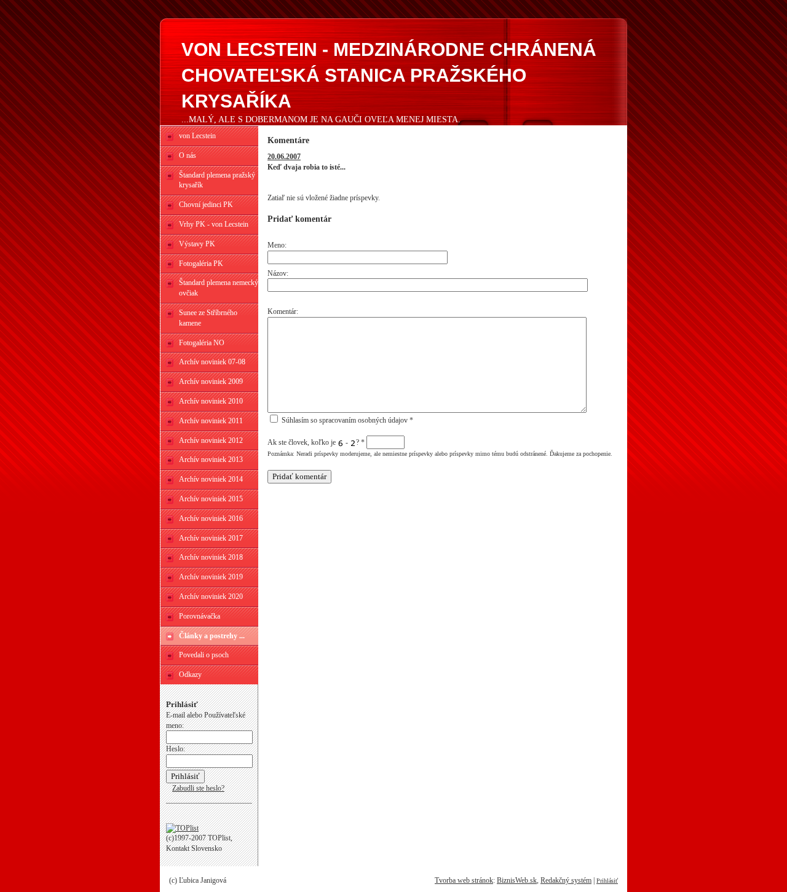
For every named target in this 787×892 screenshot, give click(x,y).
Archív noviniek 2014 (211, 479)
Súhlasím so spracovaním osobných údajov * (346, 420)
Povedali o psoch (204, 655)
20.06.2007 (284, 156)
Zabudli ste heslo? (198, 788)
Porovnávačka (199, 616)
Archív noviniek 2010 (211, 401)
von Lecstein (197, 135)
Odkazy (190, 674)
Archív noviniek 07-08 (212, 362)
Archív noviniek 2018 (211, 557)
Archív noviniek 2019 (211, 577)
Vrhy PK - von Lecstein (213, 224)
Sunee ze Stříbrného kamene (208, 317)
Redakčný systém (565, 880)
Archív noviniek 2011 (211, 421)
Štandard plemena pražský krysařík (217, 180)
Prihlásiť (607, 880)
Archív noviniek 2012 (211, 440)
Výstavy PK (197, 244)
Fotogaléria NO (201, 342)
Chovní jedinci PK (206, 204)
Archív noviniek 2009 (211, 381)
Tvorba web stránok (464, 880)
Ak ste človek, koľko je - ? (316, 442)
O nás (187, 155)
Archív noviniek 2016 (211, 518)
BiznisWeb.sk (517, 880)
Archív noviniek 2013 (211, 459)
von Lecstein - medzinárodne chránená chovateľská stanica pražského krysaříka (388, 75)
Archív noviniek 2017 (211, 538)
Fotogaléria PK (201, 263)
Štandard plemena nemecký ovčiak (218, 287)
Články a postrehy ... (212, 636)
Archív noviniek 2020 (211, 596)
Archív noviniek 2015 (211, 499)
